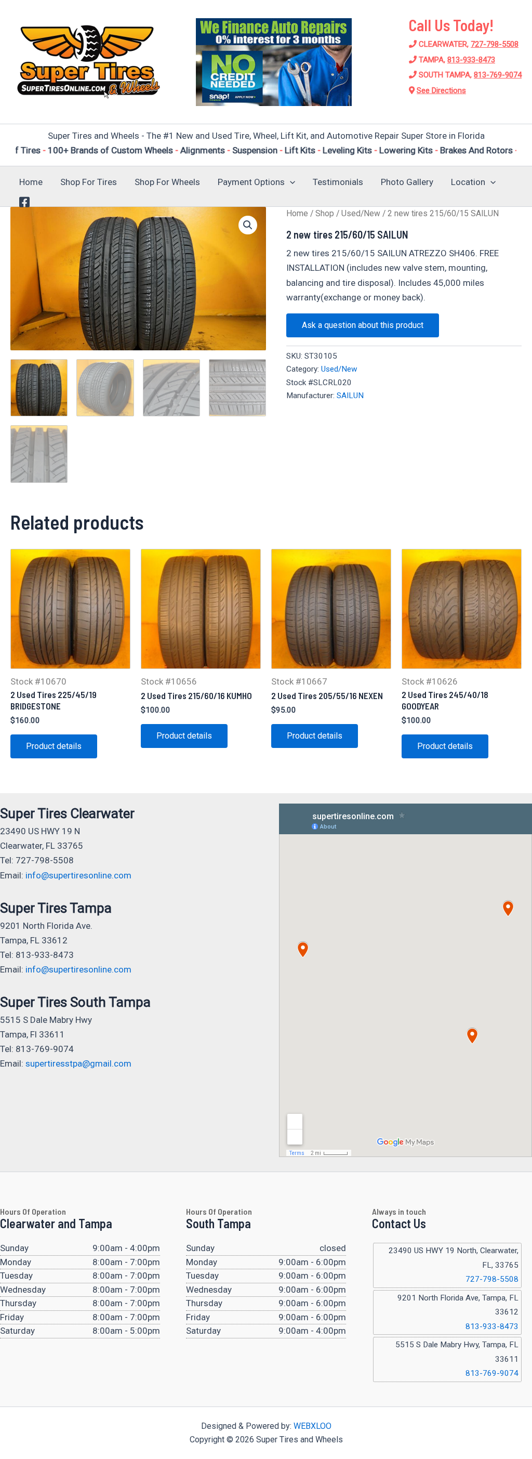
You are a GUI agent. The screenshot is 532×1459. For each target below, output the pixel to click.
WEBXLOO (312, 1426)
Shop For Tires (88, 182)
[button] (290, 182)
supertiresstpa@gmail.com (78, 1063)
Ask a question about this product (362, 325)
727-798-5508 (494, 44)
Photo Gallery (407, 182)
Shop (324, 213)
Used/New (360, 213)
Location (468, 182)
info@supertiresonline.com (78, 875)
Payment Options (251, 182)
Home (31, 182)
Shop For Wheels (167, 182)
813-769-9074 (498, 75)
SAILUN (350, 395)
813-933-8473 (471, 59)
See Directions (441, 90)
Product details (54, 746)
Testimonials (338, 182)
